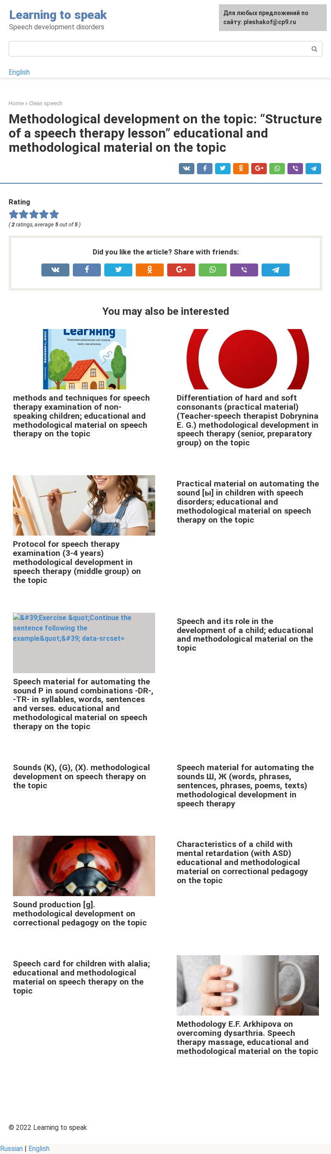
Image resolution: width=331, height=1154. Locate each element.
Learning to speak (58, 15)
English (19, 72)
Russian (11, 1149)
